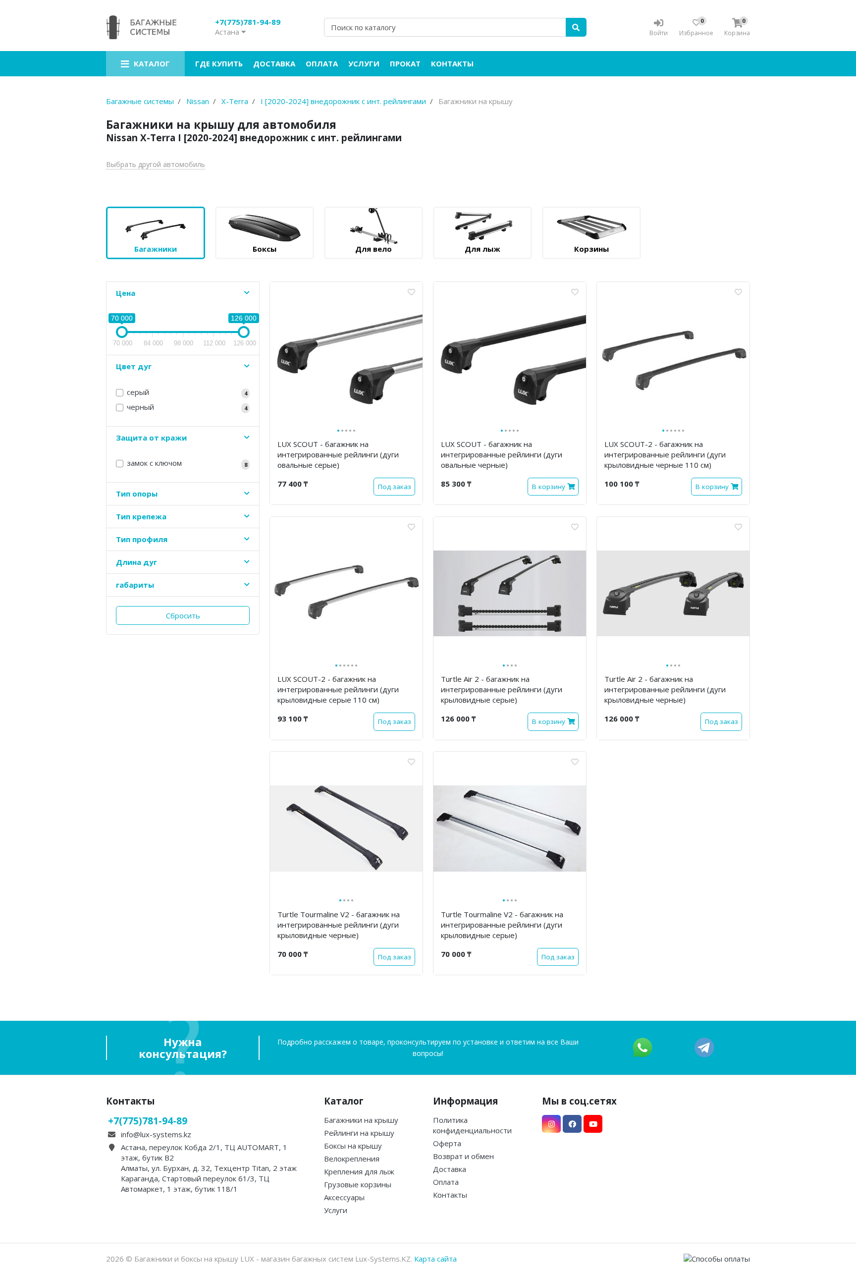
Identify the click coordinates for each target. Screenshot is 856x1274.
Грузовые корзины (357, 1184)
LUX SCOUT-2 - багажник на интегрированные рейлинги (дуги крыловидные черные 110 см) (665, 454)
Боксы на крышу (353, 1146)
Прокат (405, 63)
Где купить (219, 63)
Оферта (447, 1143)
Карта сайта (435, 1259)
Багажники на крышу (361, 1120)
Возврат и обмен (463, 1156)
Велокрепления (351, 1158)
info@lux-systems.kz (156, 1134)
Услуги (363, 63)
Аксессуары (344, 1197)
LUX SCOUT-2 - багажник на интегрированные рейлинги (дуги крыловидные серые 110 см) (338, 689)
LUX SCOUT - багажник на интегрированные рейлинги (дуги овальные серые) (338, 454)
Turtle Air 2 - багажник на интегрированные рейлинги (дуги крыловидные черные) (665, 689)
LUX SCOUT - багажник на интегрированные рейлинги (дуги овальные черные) (501, 454)
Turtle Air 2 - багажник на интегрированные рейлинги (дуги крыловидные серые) (501, 689)
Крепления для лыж (359, 1171)
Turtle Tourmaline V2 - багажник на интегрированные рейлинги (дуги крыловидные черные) (338, 924)
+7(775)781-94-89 (247, 22)
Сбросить (183, 615)
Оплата (322, 63)
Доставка (274, 63)
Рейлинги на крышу (359, 1133)
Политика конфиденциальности (472, 1125)
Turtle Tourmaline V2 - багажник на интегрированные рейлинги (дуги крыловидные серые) (502, 924)
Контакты (452, 63)
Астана (228, 32)
